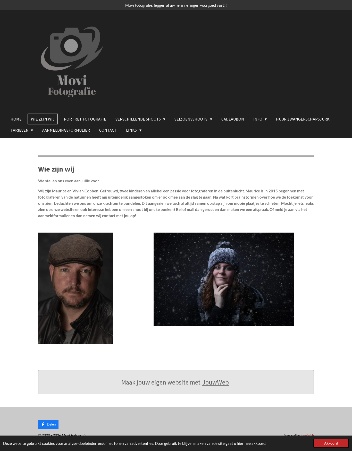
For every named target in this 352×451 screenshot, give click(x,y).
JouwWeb (215, 382)
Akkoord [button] (331, 443)
